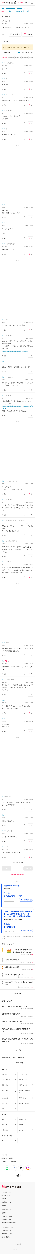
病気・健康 (5, 1090)
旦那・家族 (5, 1085)
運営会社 (4, 1205)
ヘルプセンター (6, 1195)
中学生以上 (5, 1130)
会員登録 (20, 2)
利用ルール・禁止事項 (7, 1158)
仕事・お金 (22, 1098)
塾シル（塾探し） (6, 1236)
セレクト (4, 1141)
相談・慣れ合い (24, 1103)
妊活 (3, 1119)
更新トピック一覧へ (17, 874)
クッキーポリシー (6, 1219)
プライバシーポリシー (7, 1216)
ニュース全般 (23, 1074)
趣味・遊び (5, 1103)
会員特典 (4, 1198)
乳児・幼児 (5, 1125)
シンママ (21, 1130)
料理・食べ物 (23, 1085)
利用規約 (4, 1212)
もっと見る (17, 993)
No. (3, 63)
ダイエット (5, 1098)
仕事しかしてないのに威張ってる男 (18, 11)
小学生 (21, 1125)
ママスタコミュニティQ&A (9, 1161)
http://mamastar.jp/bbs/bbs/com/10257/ (15, 351)
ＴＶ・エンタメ (6, 1080)
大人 (3, 1109)
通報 (3, 34)
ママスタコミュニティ (7, 1233)
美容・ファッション (24, 1091)
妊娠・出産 (22, 1119)
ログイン (27, 2)
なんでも (4, 1074)
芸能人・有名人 (24, 1080)
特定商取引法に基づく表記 (9, 1222)
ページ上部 (17, 1244)
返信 (5, 73)
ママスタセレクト (6, 1230)
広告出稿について (6, 1202)
